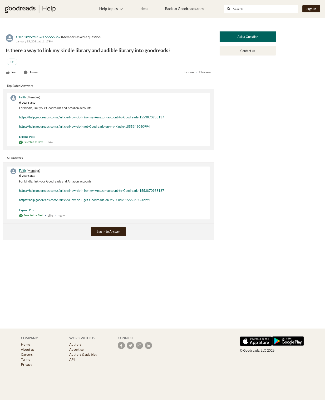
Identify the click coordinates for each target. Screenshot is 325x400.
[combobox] (265, 8)
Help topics (108, 8)
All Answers (15, 158)
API (72, 359)
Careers (27, 354)
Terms (25, 359)
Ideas (143, 8)
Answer (34, 72)
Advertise (76, 349)
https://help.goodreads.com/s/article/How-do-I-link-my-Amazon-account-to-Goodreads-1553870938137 (91, 117)
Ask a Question (247, 37)
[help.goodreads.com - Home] (30, 9)
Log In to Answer (108, 231)
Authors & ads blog (83, 354)
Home (25, 344)
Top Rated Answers (20, 86)
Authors (75, 344)
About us (27, 349)
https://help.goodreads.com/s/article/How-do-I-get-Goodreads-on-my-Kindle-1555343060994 (84, 126)
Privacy (26, 364)
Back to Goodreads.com (184, 8)
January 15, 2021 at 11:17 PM (34, 41)
